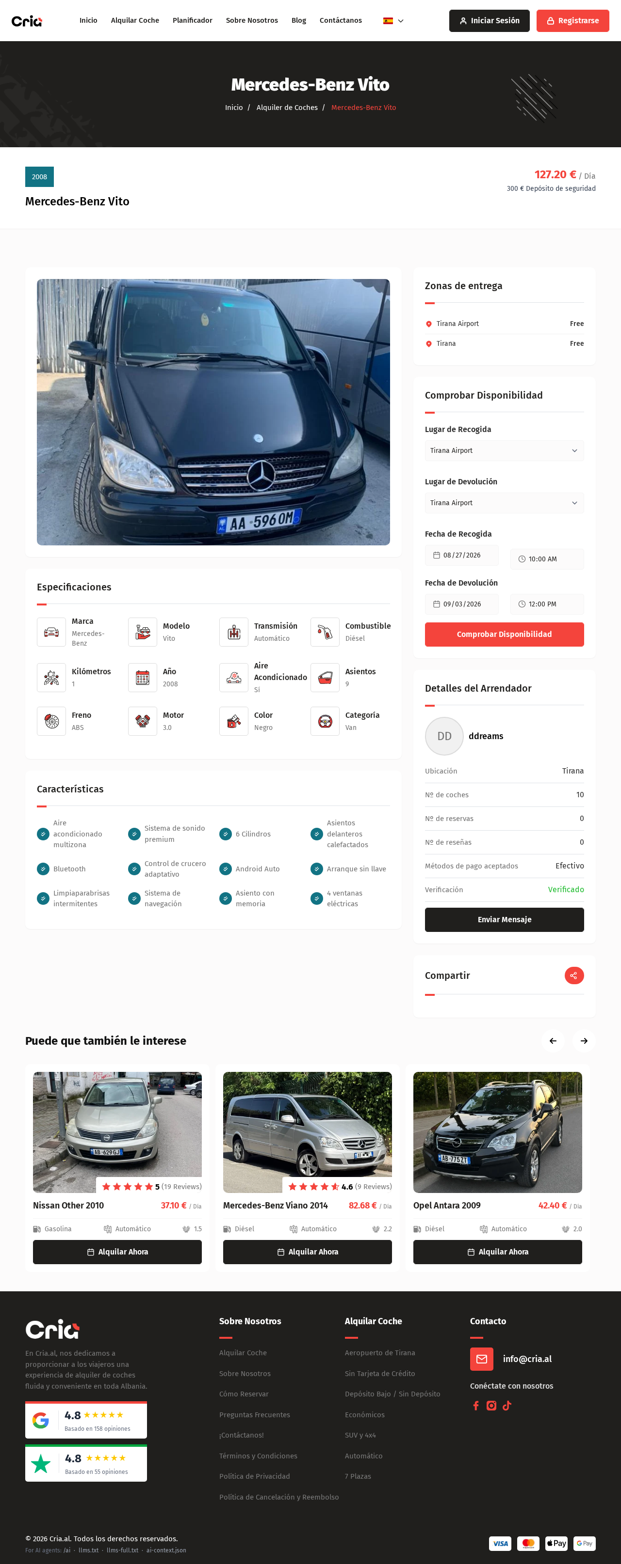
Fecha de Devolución (461, 583)
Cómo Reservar (244, 1394)
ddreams (486, 736)
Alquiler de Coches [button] (286, 107)
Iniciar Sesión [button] (495, 20)
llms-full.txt (122, 1550)
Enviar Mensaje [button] (505, 919)
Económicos (365, 1414)
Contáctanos (341, 20)
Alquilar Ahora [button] (123, 1251)
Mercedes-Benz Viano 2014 (275, 1205)
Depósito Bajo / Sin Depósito (393, 1394)
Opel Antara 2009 (447, 1205)
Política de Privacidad (254, 1476)
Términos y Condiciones (258, 1456)
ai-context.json (166, 1550)
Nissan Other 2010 (68, 1205)
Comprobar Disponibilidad (504, 634)
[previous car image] (553, 1041)
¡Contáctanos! (241, 1435)
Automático (364, 1456)
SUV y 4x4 (360, 1435)
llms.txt (88, 1550)
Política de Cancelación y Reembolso (279, 1497)
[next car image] (584, 1041)
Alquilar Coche (135, 20)
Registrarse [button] (578, 20)
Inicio (89, 20)
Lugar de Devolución (461, 481)
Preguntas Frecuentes (254, 1414)
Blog (299, 20)
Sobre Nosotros (252, 20)
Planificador (192, 20)
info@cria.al (527, 1359)
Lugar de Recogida (458, 429)
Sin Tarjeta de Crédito (380, 1373)
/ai (66, 1550)
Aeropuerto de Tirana (380, 1352)
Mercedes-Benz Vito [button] (362, 107)
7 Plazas (358, 1476)
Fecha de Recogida (458, 534)
